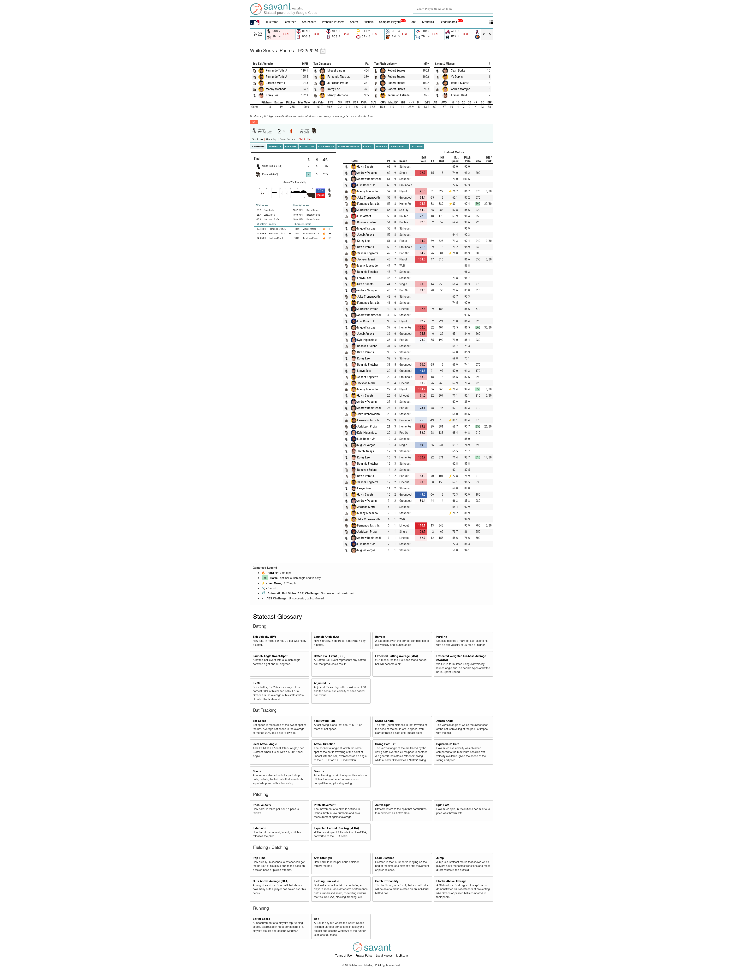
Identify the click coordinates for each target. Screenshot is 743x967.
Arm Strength (323, 858)
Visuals (368, 22)
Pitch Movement (325, 805)
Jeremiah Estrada (399, 95)
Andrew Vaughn (367, 173)
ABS (413, 22)
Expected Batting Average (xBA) (396, 656)
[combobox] (453, 9)
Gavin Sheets (365, 166)
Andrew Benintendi (369, 179)
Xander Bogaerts (367, 253)
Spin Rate (442, 805)
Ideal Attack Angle (265, 744)
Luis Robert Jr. (366, 185)
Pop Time (259, 858)
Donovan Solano (367, 222)
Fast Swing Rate (325, 721)
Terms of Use (344, 955)
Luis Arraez (364, 216)
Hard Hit (273, 573)
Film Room (417, 146)
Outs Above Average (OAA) (270, 881)
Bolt (316, 919)
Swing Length (384, 721)
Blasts (257, 771)
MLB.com (402, 955)
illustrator (271, 22)
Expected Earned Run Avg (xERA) (336, 828)
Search (354, 22)
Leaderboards (451, 22)
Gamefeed (289, 22)
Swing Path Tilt (385, 744)
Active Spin (382, 805)
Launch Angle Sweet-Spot (270, 656)
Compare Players (390, 22)
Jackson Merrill (275, 83)
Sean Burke (458, 70)
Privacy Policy (364, 955)
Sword (272, 588)
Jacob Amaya (365, 234)
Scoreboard (309, 22)
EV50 (256, 683)
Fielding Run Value (326, 881)
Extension (259, 828)
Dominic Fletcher (367, 272)
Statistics (428, 22)
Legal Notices (384, 955)
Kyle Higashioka (367, 340)
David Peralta (365, 247)
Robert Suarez (396, 70)
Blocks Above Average (451, 881)
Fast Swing (275, 583)
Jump (440, 858)
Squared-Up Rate (447, 744)
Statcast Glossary (277, 616)
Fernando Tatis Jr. (277, 70)
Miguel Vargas (336, 70)
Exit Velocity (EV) (264, 636)
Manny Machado (276, 89)
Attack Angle (444, 721)
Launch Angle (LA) (326, 636)
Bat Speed (259, 721)
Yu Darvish (457, 77)
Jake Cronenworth (368, 197)
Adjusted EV (322, 683)
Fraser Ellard (459, 95)
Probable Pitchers (333, 22)
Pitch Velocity (262, 805)
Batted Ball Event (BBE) (329, 656)
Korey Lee (272, 95)
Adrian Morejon (460, 89)
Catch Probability (386, 881)
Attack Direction (324, 744)
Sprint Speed (261, 919)
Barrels (380, 636)
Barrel (274, 578)
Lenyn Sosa (364, 278)
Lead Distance (384, 858)
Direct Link (258, 139)
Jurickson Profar (337, 83)
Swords (319, 771)
